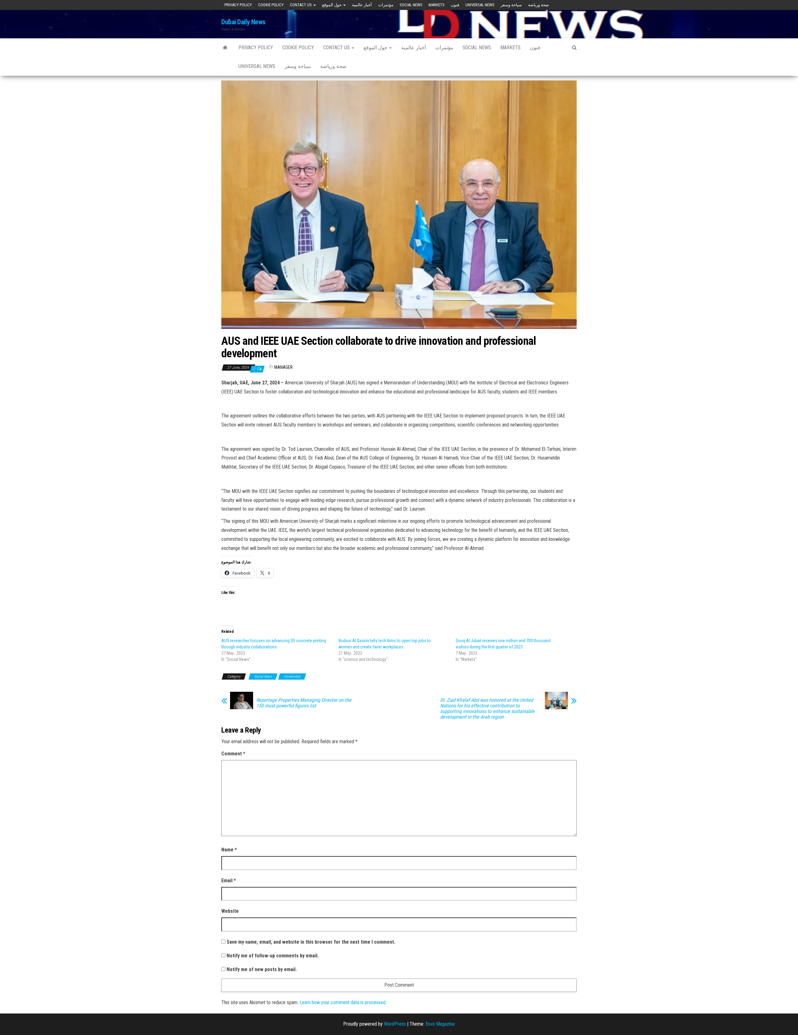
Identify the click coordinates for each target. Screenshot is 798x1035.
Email (228, 880)
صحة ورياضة (538, 4)
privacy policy (238, 4)
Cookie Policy (271, 4)
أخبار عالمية (362, 4)
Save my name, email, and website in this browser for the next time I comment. (311, 942)
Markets (437, 4)
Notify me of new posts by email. (262, 969)
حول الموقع (332, 4)
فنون (455, 4)
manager (283, 367)
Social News (411, 4)
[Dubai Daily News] (225, 47)
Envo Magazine (440, 1024)
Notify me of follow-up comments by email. (273, 956)
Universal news (479, 4)
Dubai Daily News (243, 22)
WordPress (395, 1024)
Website (230, 911)
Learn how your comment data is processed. (343, 1002)
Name (229, 850)
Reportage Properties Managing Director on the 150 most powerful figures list (303, 703)
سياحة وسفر (511, 4)
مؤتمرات (385, 4)
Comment (233, 754)
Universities (292, 676)
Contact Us (301, 4)
